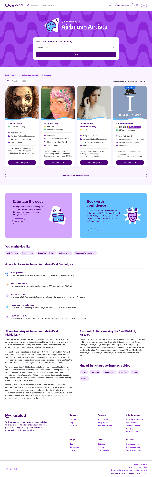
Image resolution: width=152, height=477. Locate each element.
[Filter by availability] (22, 81)
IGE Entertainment (125, 123)
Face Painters (27, 253)
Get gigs (101, 444)
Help (71, 444)
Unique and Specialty (30, 75)
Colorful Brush (15, 123)
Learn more (92, 228)
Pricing (101, 447)
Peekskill (84, 378)
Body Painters (12, 253)
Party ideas (103, 422)
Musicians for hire (134, 426)
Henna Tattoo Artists (46, 253)
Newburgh (95, 372)
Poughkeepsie (109, 372)
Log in (110, 5)
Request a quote (105, 426)
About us (73, 419)
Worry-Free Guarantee (102, 216)
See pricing (18, 221)
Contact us (74, 447)
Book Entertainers (12, 75)
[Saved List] (137, 5)
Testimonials (103, 450)
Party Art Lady (51, 123)
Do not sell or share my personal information (129, 470)
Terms (135, 464)
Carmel (84, 372)
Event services (132, 444)
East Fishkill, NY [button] (72, 21)
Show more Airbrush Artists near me (76, 176)
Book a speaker (132, 422)
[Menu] (144, 5)
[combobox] (51, 5)
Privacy (144, 464)
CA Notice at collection (137, 467)
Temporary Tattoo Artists (85, 253)
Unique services (133, 447)
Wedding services (133, 450)
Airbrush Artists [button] (84, 27)
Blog (71, 422)
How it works (103, 419)
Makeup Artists (65, 253)
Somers (135, 372)
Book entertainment (134, 419)
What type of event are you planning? (54, 41)
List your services (124, 5)
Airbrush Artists (48, 75)
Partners (73, 426)
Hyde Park (123, 372)
